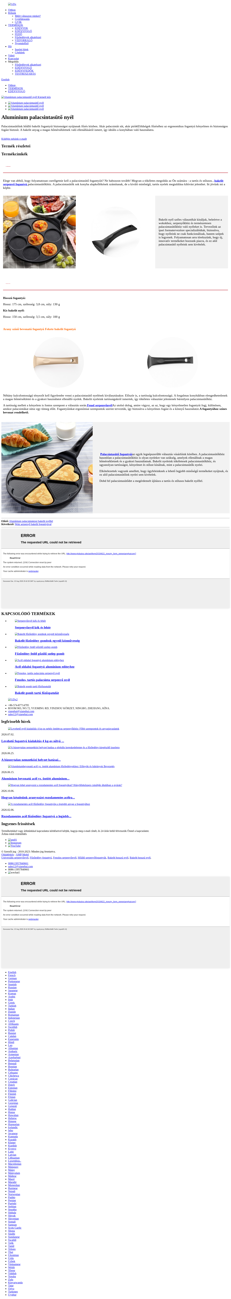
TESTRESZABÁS (25, 73)
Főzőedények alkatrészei (28, 37)
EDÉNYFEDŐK (24, 70)
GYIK (18, 22)
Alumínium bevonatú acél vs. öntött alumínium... (35, 778)
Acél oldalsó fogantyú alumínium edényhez (44, 666)
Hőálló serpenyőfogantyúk (92, 857)
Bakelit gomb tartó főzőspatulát (37, 693)
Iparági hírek (21, 49)
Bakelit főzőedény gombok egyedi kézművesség (47, 640)
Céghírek (20, 52)
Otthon (12, 9)
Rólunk (12, 12)
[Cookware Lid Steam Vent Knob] (36, 647)
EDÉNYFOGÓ (23, 31)
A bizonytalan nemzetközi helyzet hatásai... (31, 760)
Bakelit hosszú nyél (118, 857)
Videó (11, 55)
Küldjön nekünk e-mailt (14, 138)
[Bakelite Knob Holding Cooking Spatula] (33, 686)
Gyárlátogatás (22, 19)
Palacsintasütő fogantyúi (116, 454)
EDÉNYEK (21, 28)
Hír (10, 46)
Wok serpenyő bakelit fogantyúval (33, 524)
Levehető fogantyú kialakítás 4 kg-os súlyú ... (32, 741)
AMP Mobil (22, 854)
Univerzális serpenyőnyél (14, 857)
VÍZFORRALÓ (23, 40)
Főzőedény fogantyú (41, 857)
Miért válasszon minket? (28, 16)
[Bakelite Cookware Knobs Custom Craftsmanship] (42, 634)
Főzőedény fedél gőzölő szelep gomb (39, 653)
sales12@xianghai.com (20, 714)
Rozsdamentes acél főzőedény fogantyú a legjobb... (36, 816)
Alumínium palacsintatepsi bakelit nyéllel (31, 521)
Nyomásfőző (22, 43)
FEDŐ (18, 34)
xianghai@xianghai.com (21, 711)
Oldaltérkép (7, 854)
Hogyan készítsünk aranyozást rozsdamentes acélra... (38, 797)
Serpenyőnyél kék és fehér (33, 627)
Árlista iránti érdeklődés (14, 834)
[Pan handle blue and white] (30, 620)
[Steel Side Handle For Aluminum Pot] (39, 660)
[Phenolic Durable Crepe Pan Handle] (37, 673)
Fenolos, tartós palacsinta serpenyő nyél (42, 680)
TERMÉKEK (15, 25)
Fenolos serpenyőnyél (64, 857)
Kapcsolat (13, 58)
